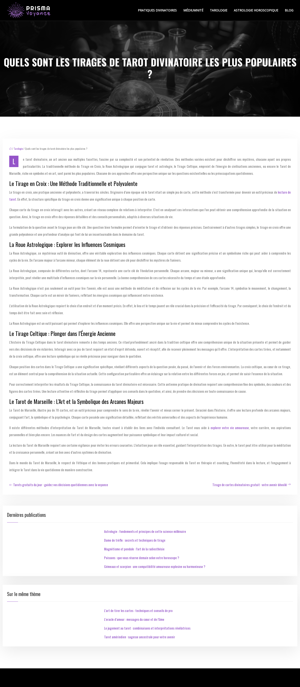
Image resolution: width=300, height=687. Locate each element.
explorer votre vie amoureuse (230, 427)
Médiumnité (193, 10)
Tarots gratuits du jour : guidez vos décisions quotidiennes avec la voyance (60, 484)
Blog (289, 10)
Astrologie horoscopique (256, 10)
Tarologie (218, 10)
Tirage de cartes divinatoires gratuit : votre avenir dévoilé (249, 484)
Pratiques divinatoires (157, 10)
